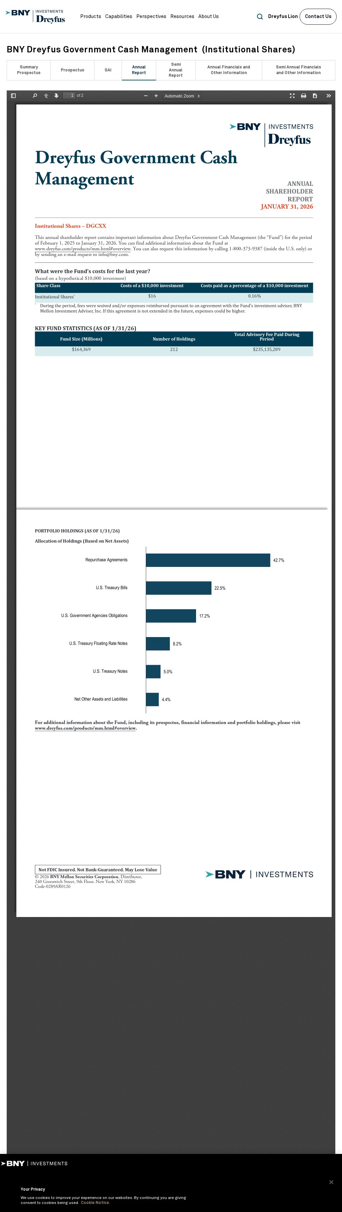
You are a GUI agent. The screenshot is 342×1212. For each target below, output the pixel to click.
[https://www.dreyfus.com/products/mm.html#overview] (83, 249)
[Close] (331, 1182)
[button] (90, 16)
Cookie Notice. (95, 1203)
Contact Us (318, 16)
